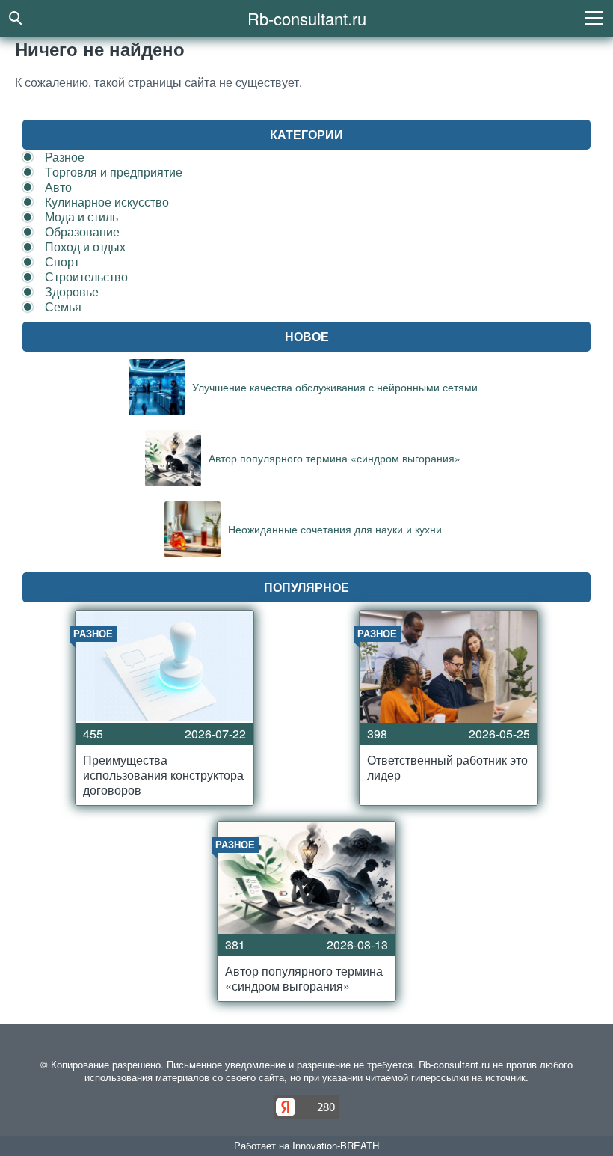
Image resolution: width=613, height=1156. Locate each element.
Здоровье (72, 291)
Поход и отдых (85, 246)
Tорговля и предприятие (113, 171)
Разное (64, 156)
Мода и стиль (81, 216)
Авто (58, 186)
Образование (82, 231)
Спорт (62, 261)
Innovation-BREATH (335, 1145)
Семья (63, 306)
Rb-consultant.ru (306, 18)
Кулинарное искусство (107, 201)
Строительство (86, 276)
